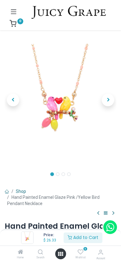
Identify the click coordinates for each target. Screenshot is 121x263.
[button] (13, 100)
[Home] (20, 252)
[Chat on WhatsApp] (110, 227)
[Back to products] (106, 213)
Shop (21, 191)
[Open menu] (60, 254)
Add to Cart (85, 237)
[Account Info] (101, 252)
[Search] (40, 252)
